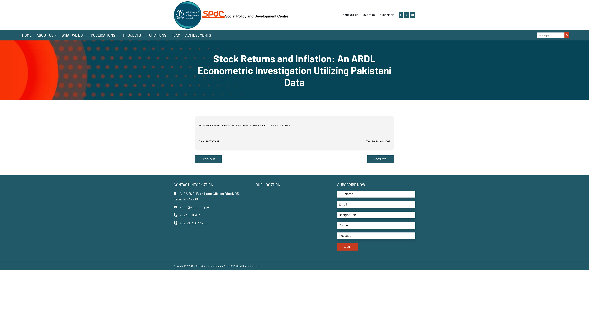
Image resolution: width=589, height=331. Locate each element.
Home (27, 35)
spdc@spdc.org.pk (195, 207)
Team (175, 35)
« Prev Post (208, 159)
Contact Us (350, 14)
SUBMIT (348, 246)
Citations (157, 35)
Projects (132, 35)
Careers (369, 14)
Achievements (198, 35)
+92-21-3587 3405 (194, 223)
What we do (72, 35)
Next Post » (381, 159)
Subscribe (387, 14)
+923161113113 (190, 215)
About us (45, 35)
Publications (103, 35)
